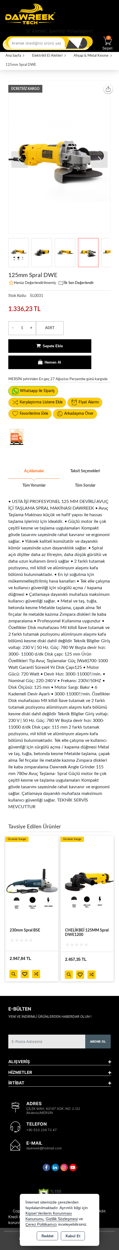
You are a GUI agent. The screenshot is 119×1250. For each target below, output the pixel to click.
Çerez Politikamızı (41, 1224)
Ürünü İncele (13, 974)
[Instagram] (64, 1167)
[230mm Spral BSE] (31, 878)
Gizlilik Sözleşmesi (62, 1219)
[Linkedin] (55, 1167)
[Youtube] (73, 1167)
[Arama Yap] (79, 43)
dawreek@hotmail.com (44, 1148)
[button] (99, 159)
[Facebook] (46, 1167)
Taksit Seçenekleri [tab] (85, 471)
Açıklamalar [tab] (34, 471)
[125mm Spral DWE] (59, 157)
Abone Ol (98, 1041)
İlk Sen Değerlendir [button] (79, 283)
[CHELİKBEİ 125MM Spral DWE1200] (87, 878)
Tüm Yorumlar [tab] (34, 485)
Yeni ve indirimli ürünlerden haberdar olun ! (49, 1016)
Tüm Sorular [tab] (85, 485)
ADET (50, 328)
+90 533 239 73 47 (41, 1130)
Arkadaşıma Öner (79, 414)
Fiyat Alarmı (89, 402)
